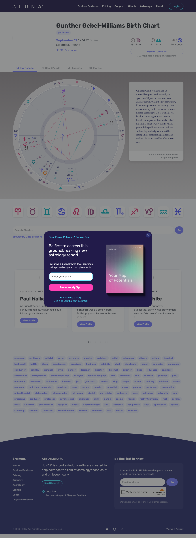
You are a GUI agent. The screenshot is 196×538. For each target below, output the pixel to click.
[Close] (148, 235)
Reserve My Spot (71, 287)
